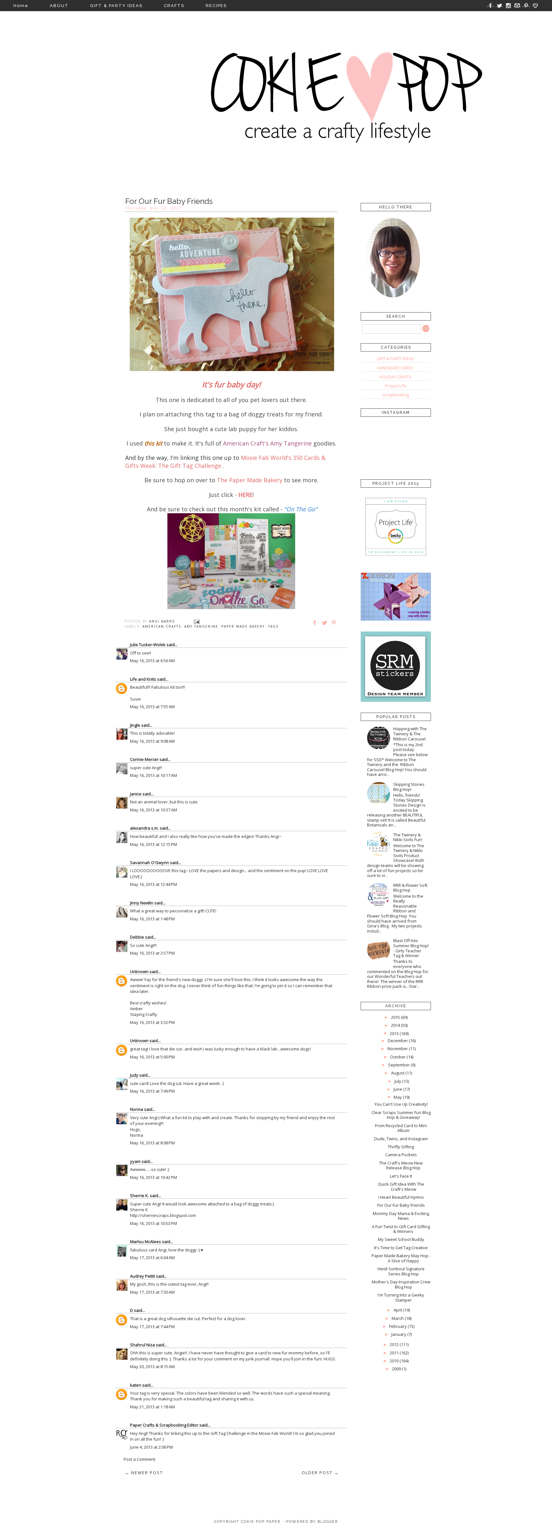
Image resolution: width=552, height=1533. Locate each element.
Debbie (137, 937)
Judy (134, 1075)
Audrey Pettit (142, 1276)
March (398, 1318)
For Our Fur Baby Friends (401, 1205)
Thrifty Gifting (401, 1147)
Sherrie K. (139, 1195)
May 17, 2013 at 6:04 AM (152, 1257)
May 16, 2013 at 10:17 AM (153, 775)
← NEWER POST (144, 1472)
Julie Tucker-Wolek (147, 644)
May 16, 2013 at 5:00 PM (152, 1057)
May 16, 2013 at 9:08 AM (152, 741)
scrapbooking (395, 395)
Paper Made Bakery (243, 626)
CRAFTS (174, 5)
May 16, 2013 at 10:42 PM (153, 1177)
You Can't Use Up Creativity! (401, 1104)
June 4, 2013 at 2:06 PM (151, 1447)
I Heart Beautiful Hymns (401, 1197)
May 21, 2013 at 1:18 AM (152, 1407)
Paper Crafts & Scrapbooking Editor (164, 1425)
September (399, 1065)
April (398, 1310)
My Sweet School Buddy (401, 1239)
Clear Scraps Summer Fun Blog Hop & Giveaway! (401, 1115)
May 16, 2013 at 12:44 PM (153, 884)
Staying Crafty (143, 1014)
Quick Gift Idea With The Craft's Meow (401, 1186)
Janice (136, 794)
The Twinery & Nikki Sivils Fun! (407, 837)
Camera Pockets (401, 1154)
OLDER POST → (320, 1472)
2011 (394, 1353)
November (397, 1048)
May (398, 1097)
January (398, 1334)
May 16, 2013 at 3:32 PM (152, 1022)
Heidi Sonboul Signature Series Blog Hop (401, 1271)
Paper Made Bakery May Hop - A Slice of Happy (401, 1258)
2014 (395, 1025)
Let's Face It (401, 1176)
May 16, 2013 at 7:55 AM (152, 706)
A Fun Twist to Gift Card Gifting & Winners (401, 1229)
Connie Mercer (144, 759)
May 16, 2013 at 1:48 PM (152, 919)
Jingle (135, 725)
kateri (135, 1385)
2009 (396, 1369)
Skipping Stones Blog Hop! (409, 786)
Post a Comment (139, 1459)
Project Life (395, 386)
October (398, 1057)
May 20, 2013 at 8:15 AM (152, 1366)
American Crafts (161, 626)
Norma (136, 1109)
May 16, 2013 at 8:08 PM (152, 1143)
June (398, 1089)
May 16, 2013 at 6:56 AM (152, 660)
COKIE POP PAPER (260, 1522)
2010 (394, 1361)
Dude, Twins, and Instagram (401, 1139)
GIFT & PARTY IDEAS (116, 5)
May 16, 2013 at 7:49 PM (152, 1091)
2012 (394, 1344)
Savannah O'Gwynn (149, 862)
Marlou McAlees (145, 1241)
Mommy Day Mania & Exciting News (401, 1216)
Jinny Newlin (141, 903)
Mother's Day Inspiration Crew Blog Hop (401, 1284)
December (398, 1040)
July (398, 1081)
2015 (395, 1017)
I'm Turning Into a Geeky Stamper (401, 1297)
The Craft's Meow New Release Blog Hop (401, 1165)
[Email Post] (196, 621)
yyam (135, 1161)
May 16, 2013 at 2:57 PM (152, 953)
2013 (394, 1033)
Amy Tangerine (201, 626)
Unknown (139, 971)
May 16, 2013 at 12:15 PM (153, 844)
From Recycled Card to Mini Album (401, 1128)
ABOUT (59, 5)
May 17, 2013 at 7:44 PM (152, 1326)
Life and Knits (143, 679)
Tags (273, 626)
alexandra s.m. (144, 828)
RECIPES (216, 5)
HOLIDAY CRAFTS (395, 377)
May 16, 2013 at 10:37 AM (153, 810)
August (397, 1073)
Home (20, 5)
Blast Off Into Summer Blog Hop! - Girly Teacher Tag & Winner (411, 948)
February (398, 1326)
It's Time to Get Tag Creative (401, 1247)
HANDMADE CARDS (395, 368)
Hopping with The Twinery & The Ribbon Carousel (410, 733)
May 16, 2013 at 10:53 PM (153, 1223)
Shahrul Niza (142, 1345)
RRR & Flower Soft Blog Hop (410, 887)
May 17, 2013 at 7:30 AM (152, 1292)
